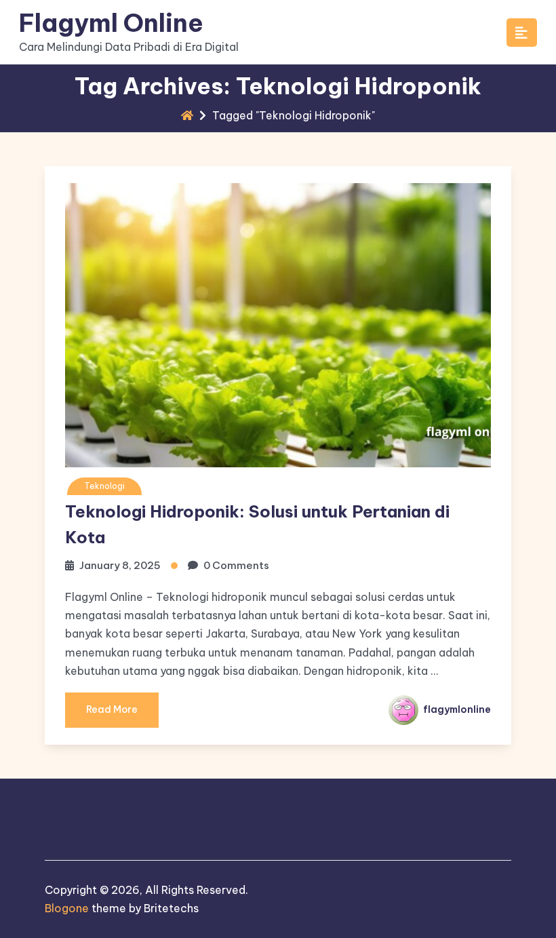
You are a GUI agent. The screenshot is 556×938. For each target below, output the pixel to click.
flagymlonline (456, 709)
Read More (112, 709)
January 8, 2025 (120, 565)
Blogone (67, 908)
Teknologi (104, 486)
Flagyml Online (111, 23)
